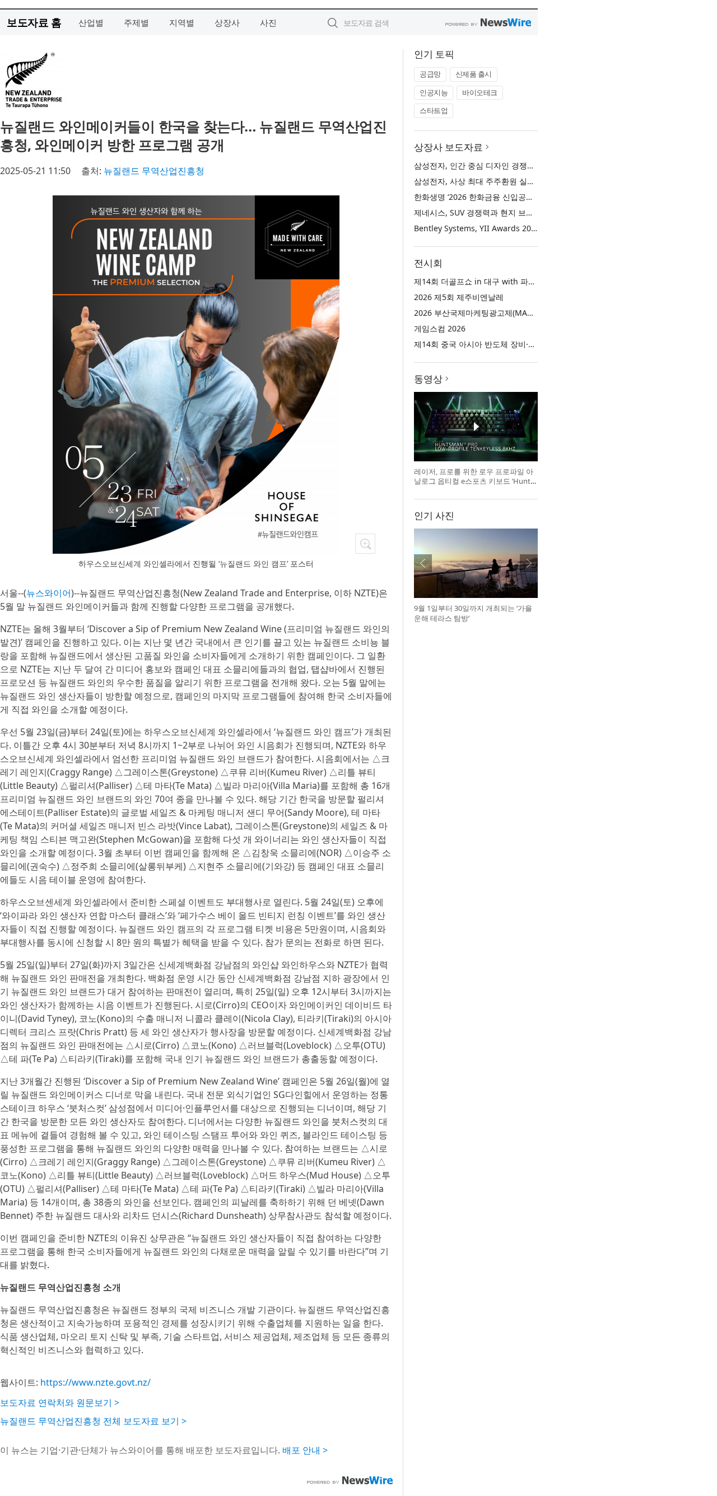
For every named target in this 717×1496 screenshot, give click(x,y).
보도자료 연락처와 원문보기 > (59, 1402)
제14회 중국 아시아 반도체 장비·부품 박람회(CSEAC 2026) (516, 344)
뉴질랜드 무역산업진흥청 (154, 171)
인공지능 (434, 92)
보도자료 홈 (34, 22)
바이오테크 (479, 92)
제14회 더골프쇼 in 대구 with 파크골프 (483, 281)
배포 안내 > (305, 1450)
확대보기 (365, 544)
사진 (268, 22)
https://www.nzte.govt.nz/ (95, 1382)
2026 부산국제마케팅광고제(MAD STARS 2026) (497, 312)
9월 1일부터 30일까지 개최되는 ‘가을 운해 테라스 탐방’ (473, 613)
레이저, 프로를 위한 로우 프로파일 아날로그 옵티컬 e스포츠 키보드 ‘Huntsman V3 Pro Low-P (474, 481)
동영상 (428, 378)
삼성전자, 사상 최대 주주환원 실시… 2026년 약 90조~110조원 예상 (532, 181)
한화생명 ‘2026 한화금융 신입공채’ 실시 (483, 196)
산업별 (91, 22)
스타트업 (434, 110)
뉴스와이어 (48, 593)
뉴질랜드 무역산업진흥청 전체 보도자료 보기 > (93, 1421)
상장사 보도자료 (448, 147)
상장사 (227, 22)
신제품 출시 (473, 74)
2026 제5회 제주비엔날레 (459, 297)
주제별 (136, 22)
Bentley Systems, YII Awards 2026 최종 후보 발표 (504, 228)
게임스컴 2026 (439, 328)
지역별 (181, 22)
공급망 (430, 74)
